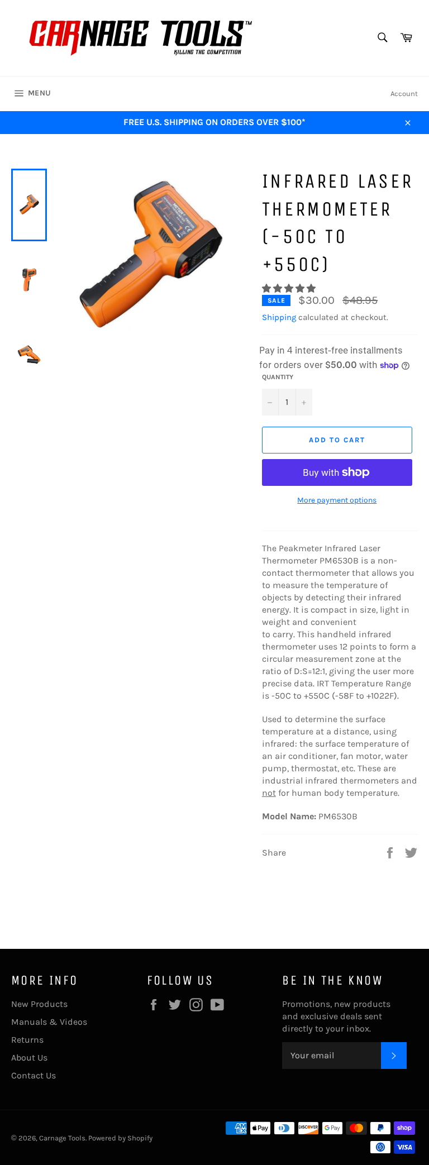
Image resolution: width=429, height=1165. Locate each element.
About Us (29, 1057)
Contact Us (33, 1075)
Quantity (277, 377)
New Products (39, 1004)
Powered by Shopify (120, 1138)
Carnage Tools (62, 1138)
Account (404, 93)
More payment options (336, 500)
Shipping (279, 317)
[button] (290, 288)
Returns (27, 1039)
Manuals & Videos (49, 1021)
